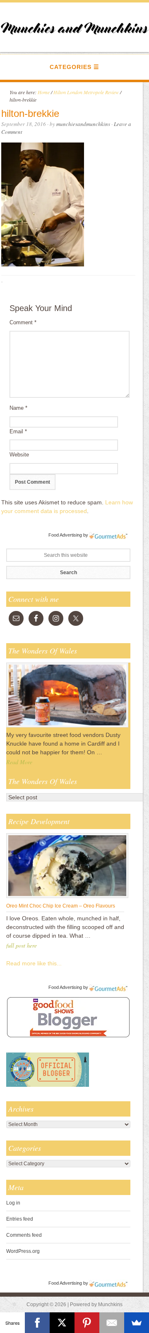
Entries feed (19, 1219)
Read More (19, 762)
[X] (62, 1322)
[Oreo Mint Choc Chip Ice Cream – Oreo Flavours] (67, 898)
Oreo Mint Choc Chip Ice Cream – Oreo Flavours (60, 906)
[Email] (111, 1322)
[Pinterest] (86, 1322)
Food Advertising (65, 534)
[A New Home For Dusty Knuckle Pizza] (67, 727)
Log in (13, 1203)
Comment (23, 322)
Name (18, 408)
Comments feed (24, 1235)
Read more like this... (34, 963)
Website (19, 454)
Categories (70, 67)
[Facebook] (37, 1322)
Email (18, 431)
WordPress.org (23, 1251)
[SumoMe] (136, 1322)
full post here (21, 945)
